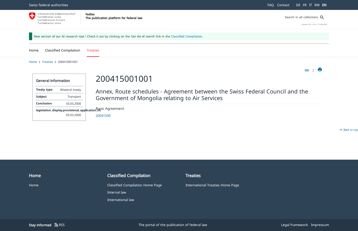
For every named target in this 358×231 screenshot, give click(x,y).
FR (305, 5)
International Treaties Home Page (212, 185)
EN (324, 5)
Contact (283, 5)
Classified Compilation (186, 36)
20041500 (103, 115)
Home (33, 62)
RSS (59, 225)
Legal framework (294, 225)
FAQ (270, 5)
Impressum (320, 225)
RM (317, 5)
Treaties (47, 62)
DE (298, 5)
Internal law (116, 192)
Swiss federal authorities (48, 5)
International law (120, 199)
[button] (62, 50)
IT (310, 5)
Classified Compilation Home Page (134, 185)
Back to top (348, 129)
